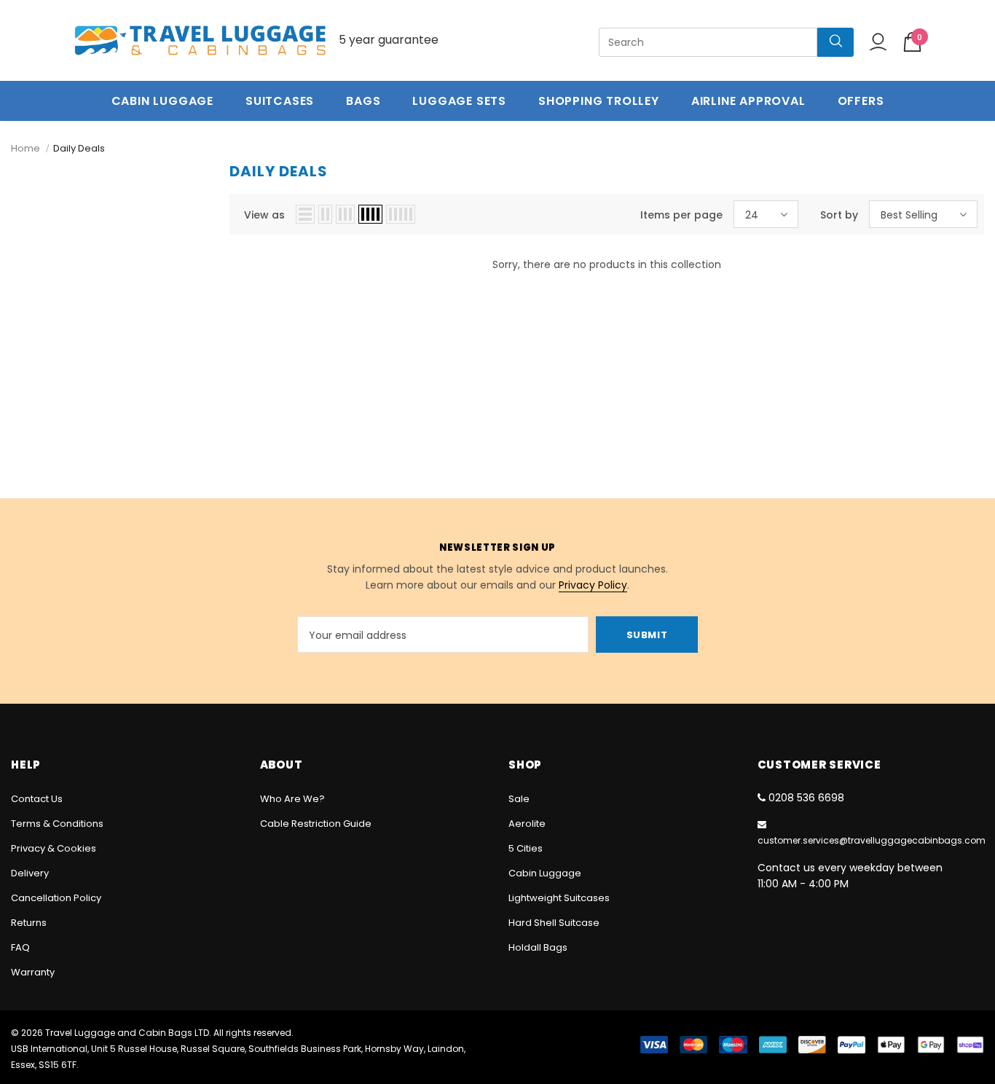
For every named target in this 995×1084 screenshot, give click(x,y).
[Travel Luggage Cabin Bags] (200, 40)
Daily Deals (79, 148)
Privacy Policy (593, 585)
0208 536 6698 (806, 797)
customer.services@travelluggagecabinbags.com (872, 840)
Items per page (681, 215)
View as (264, 215)
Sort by (839, 215)
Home (25, 148)
